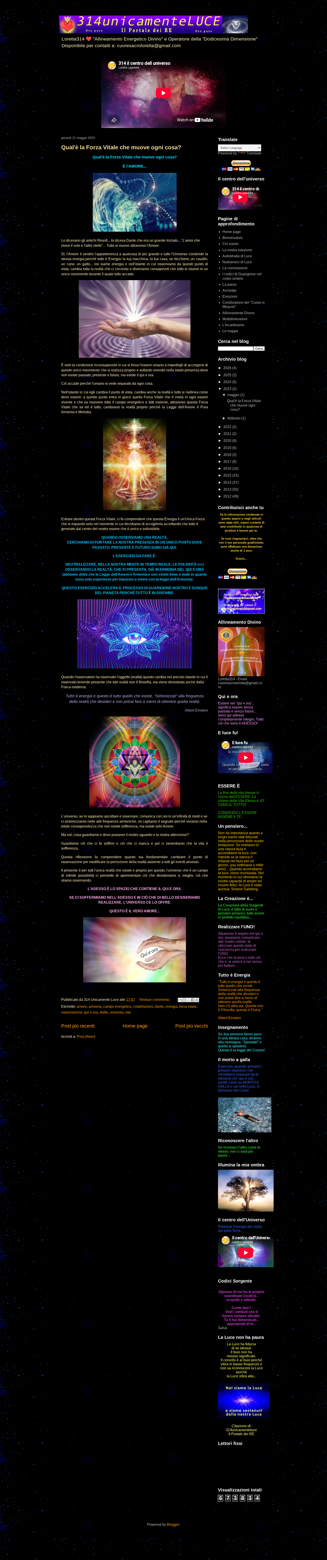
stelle (104, 1012)
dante (159, 1006)
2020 (227, 441)
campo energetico (117, 1006)
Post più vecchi (191, 1026)
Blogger (173, 1524)
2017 (227, 461)
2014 (227, 482)
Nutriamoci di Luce (237, 262)
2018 (227, 455)
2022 (227, 427)
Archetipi (229, 290)
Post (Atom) (86, 1036)
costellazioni (143, 1006)
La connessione (235, 268)
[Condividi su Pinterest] (197, 1000)
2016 (227, 468)
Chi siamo (230, 244)
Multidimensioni (234, 319)
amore (82, 1006)
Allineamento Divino (238, 313)
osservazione (71, 1012)
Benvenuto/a (232, 238)
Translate (254, 153)
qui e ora (91, 1012)
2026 (227, 368)
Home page (135, 1026)
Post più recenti (78, 1026)
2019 (227, 448)
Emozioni (229, 296)
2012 (227, 496)
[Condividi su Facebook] (192, 1000)
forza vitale (187, 1006)
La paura (229, 284)
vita (128, 1012)
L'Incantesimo (233, 325)
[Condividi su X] (188, 1000)
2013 (227, 489)
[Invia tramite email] (180, 1000)
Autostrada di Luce (237, 256)
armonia (95, 1006)
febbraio (234, 418)
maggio (234, 395)
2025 (227, 375)
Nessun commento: (155, 1000)
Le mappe (230, 331)
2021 (227, 434)
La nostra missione (237, 250)
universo (116, 1012)
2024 (227, 382)
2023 (227, 389)
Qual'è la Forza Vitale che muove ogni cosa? (121, 147)
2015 (227, 475)
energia (172, 1006)
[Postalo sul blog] (184, 1000)
